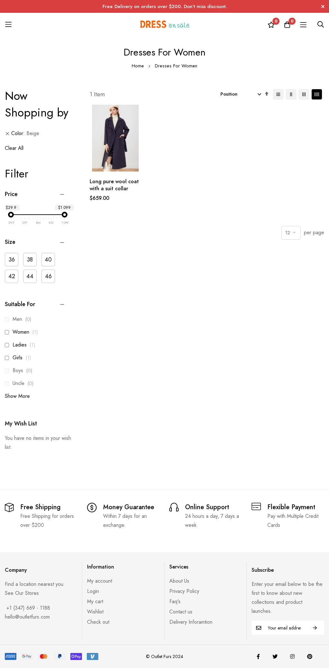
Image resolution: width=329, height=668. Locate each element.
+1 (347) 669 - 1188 (28, 608)
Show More (17, 396)
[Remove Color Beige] (7, 133)
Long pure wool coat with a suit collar (114, 185)
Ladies (25, 344)
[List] (278, 94)
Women (26, 332)
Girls (22, 357)
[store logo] (164, 24)
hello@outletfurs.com (27, 617)
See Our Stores (22, 593)
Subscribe (315, 627)
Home (139, 65)
